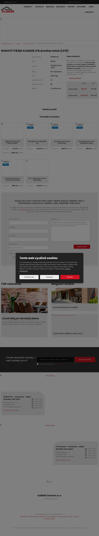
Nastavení (49, 277)
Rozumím (70, 277)
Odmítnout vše (29, 277)
